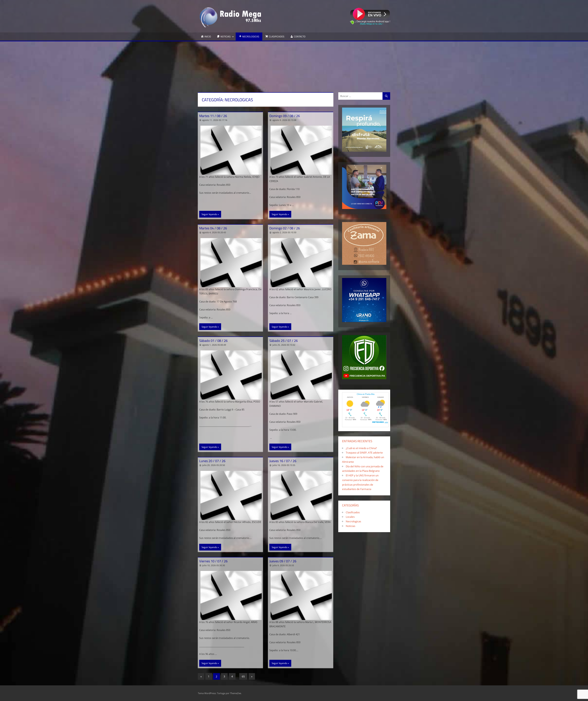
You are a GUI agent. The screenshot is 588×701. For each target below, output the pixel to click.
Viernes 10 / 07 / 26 (213, 561)
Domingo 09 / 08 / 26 (284, 115)
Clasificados (353, 512)
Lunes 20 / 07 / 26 (212, 461)
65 (243, 676)
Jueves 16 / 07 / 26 (282, 461)
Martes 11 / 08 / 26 (213, 115)
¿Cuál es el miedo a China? (361, 448)
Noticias (350, 526)
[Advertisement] (294, 64)
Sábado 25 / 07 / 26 (283, 340)
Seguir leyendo (209, 214)
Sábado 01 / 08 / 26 (213, 340)
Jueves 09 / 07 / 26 (282, 561)
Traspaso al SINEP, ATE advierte (364, 452)
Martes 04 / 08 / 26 (213, 228)
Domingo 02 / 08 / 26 (284, 228)
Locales (350, 517)
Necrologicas (353, 521)
